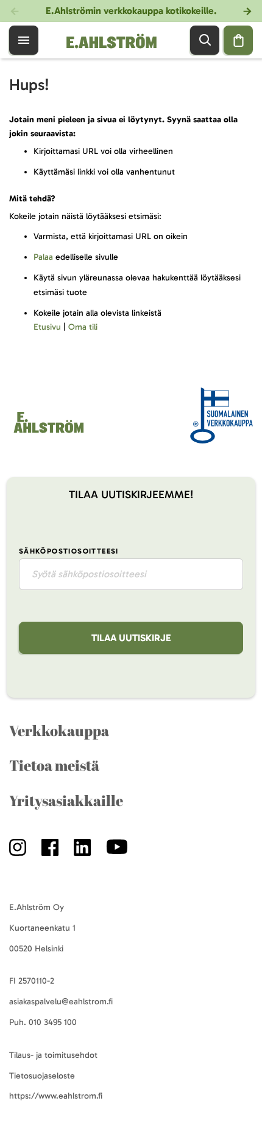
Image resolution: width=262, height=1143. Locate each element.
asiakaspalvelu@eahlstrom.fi (61, 1001)
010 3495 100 (53, 1022)
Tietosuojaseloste (42, 1076)
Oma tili (82, 327)
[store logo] (48, 433)
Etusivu (47, 327)
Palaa (43, 257)
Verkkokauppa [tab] (59, 730)
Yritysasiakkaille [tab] (66, 800)
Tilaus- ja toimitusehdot (53, 1055)
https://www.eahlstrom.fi (55, 1096)
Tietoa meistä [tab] (54, 765)
